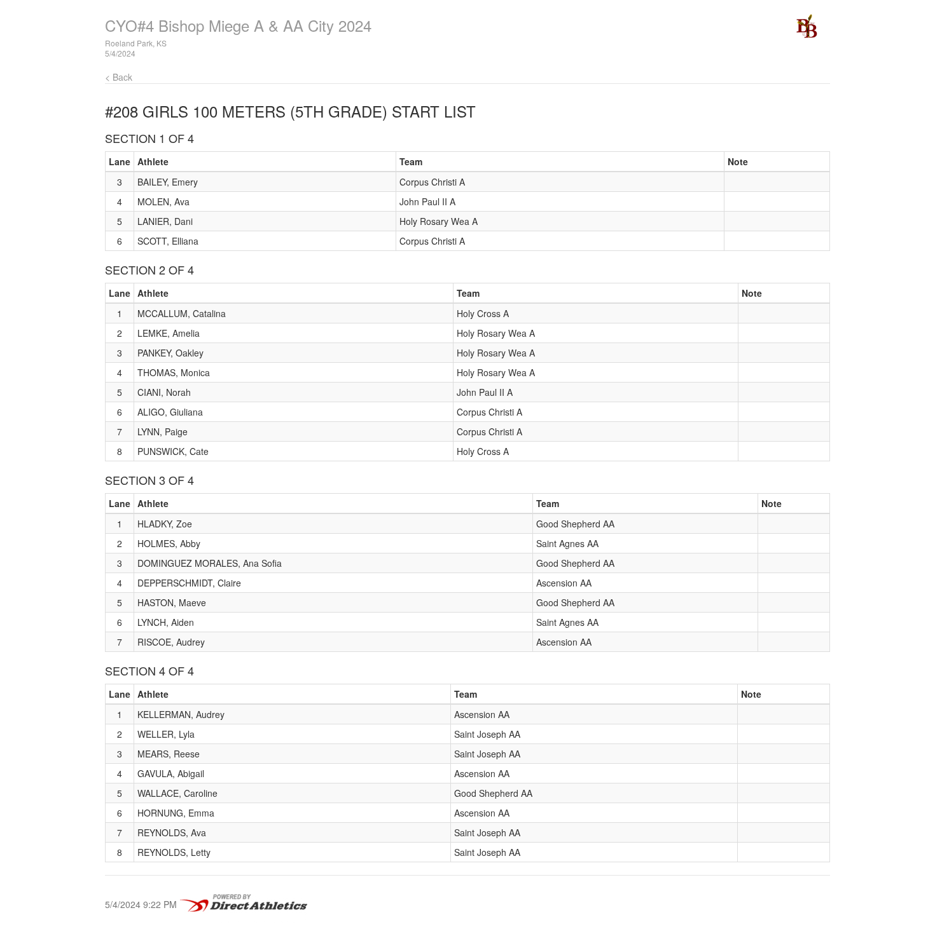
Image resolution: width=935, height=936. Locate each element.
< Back (118, 77)
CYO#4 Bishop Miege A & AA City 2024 (238, 25)
